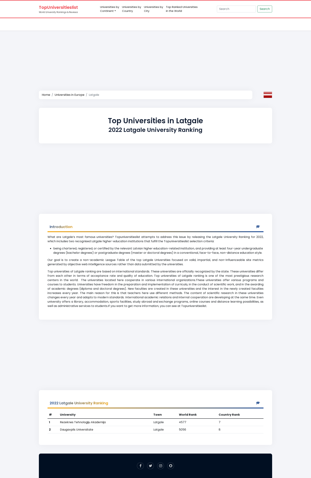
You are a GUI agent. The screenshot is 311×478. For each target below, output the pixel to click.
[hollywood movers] (170, 466)
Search (265, 9)
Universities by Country (131, 9)
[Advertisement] (155, 57)
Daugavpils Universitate (76, 430)
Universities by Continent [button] (109, 9)
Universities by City (153, 9)
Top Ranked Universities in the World (182, 9)
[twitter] (150, 466)
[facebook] (140, 466)
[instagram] (160, 466)
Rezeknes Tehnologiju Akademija (83, 422)
